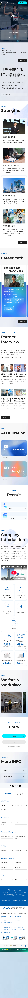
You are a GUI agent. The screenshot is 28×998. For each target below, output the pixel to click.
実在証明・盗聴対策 (5, 925)
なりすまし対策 (21, 929)
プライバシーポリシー (18, 889)
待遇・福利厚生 (4, 862)
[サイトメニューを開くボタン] (26, 6)
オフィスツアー (4, 867)
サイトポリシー (9, 889)
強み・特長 (3, 810)
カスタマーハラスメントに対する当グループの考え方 (15, 895)
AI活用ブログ (18, 850)
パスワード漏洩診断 (5, 920)
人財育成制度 (18, 862)
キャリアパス (18, 822)
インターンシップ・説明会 (20, 837)
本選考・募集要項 (5, 836)
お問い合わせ (21, 894)
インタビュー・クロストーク (6, 823)
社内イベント (18, 867)
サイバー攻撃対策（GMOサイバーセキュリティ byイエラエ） (12, 927)
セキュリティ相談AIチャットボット (7, 922)
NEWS (2, 879)
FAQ (16, 879)
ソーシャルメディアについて (21, 892)
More (21, 60)
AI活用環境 (3, 850)
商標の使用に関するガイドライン (10, 894)
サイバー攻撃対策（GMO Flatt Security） (8, 929)
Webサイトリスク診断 (14, 920)
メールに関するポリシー (8, 892)
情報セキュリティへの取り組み (15, 890)
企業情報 (3, 805)
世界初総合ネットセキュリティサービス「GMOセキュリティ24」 (13, 916)
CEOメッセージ (18, 805)
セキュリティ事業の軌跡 (5, 932)
